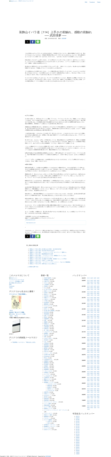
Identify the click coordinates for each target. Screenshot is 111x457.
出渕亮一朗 (47, 354)
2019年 (78, 419)
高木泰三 (46, 340)
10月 (91, 283)
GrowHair (46, 302)
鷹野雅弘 (46, 304)
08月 (98, 282)
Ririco (45, 358)
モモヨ (46, 283)
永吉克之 (46, 296)
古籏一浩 (46, 281)
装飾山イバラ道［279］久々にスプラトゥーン (41, 257)
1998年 (78, 454)
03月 (95, 278)
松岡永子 (49, 387)
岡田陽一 (46, 333)
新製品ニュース (48, 408)
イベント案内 (47, 403)
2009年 (78, 436)
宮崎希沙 (46, 361)
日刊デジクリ (47, 429)
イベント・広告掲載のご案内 (16, 281)
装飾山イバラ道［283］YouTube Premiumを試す (42, 250)
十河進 (46, 301)
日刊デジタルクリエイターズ (26, 1)
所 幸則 (46, 330)
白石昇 (46, 307)
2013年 (78, 429)
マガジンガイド (48, 413)
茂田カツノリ (47, 297)
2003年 (78, 445)
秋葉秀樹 (46, 346)
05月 (88, 282)
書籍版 (11, 316)
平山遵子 (46, 364)
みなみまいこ (47, 395)
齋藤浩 (46, 322)
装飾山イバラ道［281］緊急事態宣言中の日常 (41, 254)
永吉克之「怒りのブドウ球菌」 (17, 312)
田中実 (46, 397)
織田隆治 (46, 363)
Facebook (92, 2)
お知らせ (49, 421)
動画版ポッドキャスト (50, 426)
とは (16, 279)
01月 (88, 278)
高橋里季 (46, 319)
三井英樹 (46, 284)
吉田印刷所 (48, 456)
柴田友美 (49, 385)
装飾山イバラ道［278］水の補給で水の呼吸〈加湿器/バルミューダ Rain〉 (49, 259)
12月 (98, 283)
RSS (86, 2)
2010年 (78, 434)
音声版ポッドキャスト (50, 424)
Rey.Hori (46, 335)
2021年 (78, 416)
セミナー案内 (47, 407)
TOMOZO (46, 377)
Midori (45, 317)
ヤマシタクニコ (48, 305)
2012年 (78, 431)
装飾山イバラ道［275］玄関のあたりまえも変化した (43, 263)
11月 (95, 283)
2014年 (78, 427)
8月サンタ (46, 309)
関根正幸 (46, 380)
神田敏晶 (46, 279)
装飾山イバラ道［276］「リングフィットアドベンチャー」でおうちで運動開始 (50, 262)
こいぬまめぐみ (48, 376)
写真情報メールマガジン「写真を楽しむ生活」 (24, 342)
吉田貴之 (46, 372)
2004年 (78, 444)
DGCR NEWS (47, 278)
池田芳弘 (46, 392)
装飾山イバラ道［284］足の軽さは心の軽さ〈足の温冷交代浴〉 (46, 249)
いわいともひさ (48, 371)
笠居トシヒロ (47, 291)
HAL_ (45, 320)
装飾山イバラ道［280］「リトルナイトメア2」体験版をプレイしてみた (48, 255)
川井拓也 (46, 343)
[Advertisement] (55, 17)
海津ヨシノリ (47, 294)
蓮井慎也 (46, 345)
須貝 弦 (46, 315)
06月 (91, 282)
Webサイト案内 (48, 415)
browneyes (47, 356)
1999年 (78, 452)
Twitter (99, 2)
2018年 (78, 421)
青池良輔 (46, 314)
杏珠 (45, 336)
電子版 (11, 310)
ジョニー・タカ (48, 353)
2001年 (78, 449)
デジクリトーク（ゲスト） (51, 402)
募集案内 (46, 416)
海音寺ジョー (50, 389)
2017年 (78, 423)
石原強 (46, 286)
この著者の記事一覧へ (33, 266)
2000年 (78, 450)
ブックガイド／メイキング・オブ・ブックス (55, 410)
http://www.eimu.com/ (30, 219)
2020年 (78, 418)
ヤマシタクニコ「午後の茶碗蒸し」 (18, 294)
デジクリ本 (47, 428)
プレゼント (47, 418)
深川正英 (46, 312)
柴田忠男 (46, 398)
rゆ (45, 288)
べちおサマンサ (48, 332)
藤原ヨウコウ (47, 379)
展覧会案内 (47, 405)
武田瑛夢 (46, 327)
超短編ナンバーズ (48, 382)
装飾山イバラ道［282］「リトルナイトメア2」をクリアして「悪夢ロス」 (48, 252)
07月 (95, 282)
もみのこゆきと (48, 338)
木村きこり (47, 393)
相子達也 (46, 325)
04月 (98, 278)
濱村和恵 (46, 400)
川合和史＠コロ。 (48, 359)
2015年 (78, 426)
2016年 (78, 424)
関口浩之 (46, 367)
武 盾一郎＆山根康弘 (49, 310)
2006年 (78, 441)
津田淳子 (46, 328)
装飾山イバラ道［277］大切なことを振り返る (41, 260)
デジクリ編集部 (48, 420)
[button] (27, 42)
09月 (88, 283)
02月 (91, 278)
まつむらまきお (48, 289)
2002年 (78, 447)
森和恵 (46, 348)
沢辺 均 (46, 351)
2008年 (78, 437)
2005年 (78, 442)
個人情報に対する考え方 (15, 283)
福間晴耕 (46, 369)
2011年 (78, 432)
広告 (48, 423)
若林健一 (46, 366)
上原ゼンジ (47, 299)
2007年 (78, 439)
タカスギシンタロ (51, 384)
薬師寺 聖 (46, 349)
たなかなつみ (50, 390)
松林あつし (47, 323)
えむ (45, 341)
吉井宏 (46, 292)
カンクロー (47, 374)
